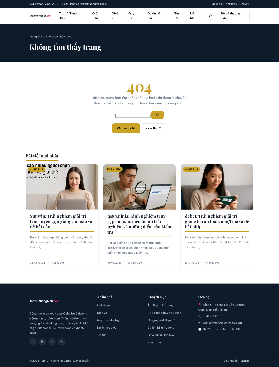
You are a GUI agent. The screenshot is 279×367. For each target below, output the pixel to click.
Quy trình (131, 16)
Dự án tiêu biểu (154, 16)
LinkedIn (245, 4)
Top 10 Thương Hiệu (69, 16)
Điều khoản (230, 360)
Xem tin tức (153, 128)
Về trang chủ (126, 128)
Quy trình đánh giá (109, 320)
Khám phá (154, 342)
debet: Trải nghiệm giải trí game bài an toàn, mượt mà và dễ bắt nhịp (217, 221)
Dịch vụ (115, 16)
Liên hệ (193, 16)
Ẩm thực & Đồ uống (160, 305)
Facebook (217, 4)
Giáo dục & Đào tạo (161, 335)
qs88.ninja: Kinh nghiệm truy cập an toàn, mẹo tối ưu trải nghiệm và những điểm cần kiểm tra (139, 224)
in (52, 341)
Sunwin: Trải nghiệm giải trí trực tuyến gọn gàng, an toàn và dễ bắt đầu (61, 221)
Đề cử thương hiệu (230, 16)
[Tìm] (157, 115)
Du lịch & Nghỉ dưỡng (161, 327)
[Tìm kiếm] (210, 16)
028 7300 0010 (48, 4)
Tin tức (176, 16)
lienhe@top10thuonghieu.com (88, 4)
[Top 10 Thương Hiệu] (40, 16)
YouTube (231, 4)
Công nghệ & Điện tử (161, 320)
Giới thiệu (95, 16)
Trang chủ (35, 36)
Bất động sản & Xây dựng (164, 313)
